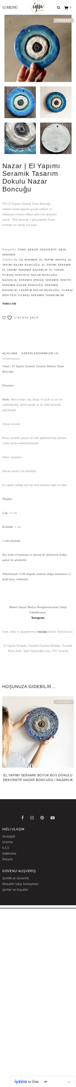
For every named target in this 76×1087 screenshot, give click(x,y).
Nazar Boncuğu (44, 275)
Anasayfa (8, 836)
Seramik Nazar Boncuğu (22, 285)
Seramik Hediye (58, 280)
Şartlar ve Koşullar (15, 890)
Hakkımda (9, 853)
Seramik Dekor (31, 280)
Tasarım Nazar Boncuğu (39, 290)
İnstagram (38, 617)
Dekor (33, 249)
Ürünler (7, 842)
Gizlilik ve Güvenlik (15, 878)
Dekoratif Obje (53, 249)
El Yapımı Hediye (53, 259)
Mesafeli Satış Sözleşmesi (20, 884)
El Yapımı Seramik (56, 265)
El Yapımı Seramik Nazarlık (25, 270)
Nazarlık (9, 280)
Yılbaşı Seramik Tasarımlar (41, 295)
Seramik (9, 254)
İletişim (7, 859)
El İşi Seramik (26, 259)
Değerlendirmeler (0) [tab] (40, 353)
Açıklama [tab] (10, 353)
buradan (42, 631)
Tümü (22, 249)
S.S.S (5, 848)
